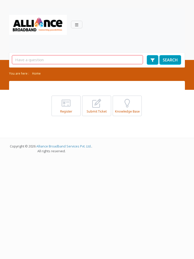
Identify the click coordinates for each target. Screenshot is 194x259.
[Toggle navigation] (76, 24)
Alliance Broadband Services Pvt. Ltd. (64, 146)
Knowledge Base (127, 111)
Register (66, 111)
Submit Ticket (97, 111)
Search (170, 60)
